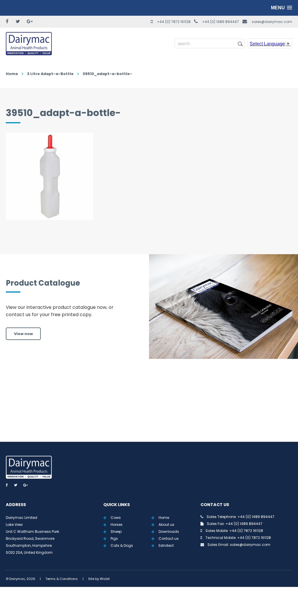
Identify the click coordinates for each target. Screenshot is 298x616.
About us (166, 524)
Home (12, 73)
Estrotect (166, 545)
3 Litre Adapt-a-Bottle (50, 73)
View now (23, 333)
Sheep (116, 531)
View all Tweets (149, 407)
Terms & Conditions (61, 578)
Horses (117, 524)
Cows (116, 517)
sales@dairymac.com (272, 21)
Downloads (169, 531)
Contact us (169, 538)
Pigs (114, 538)
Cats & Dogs (122, 545)
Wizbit (105, 578)
